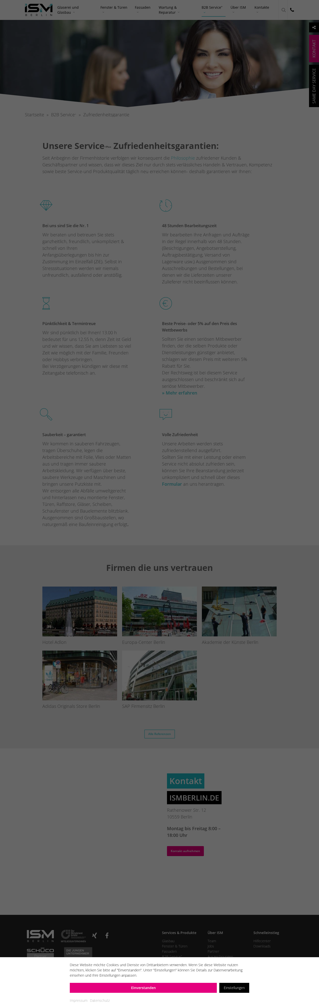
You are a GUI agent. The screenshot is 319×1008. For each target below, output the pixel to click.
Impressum (78, 1000)
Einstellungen (234, 987)
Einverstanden (143, 987)
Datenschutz (100, 1000)
